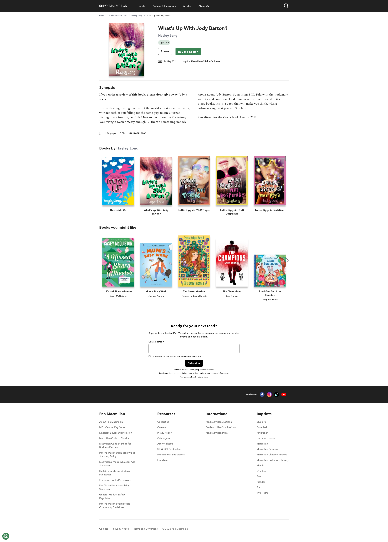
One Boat (262, 470)
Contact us (163, 421)
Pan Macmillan (112, 414)
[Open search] (286, 5)
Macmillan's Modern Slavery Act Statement (117, 463)
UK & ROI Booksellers (169, 449)
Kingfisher (262, 432)
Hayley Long (136, 15)
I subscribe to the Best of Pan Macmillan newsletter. (178, 356)
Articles (187, 5)
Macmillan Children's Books (272, 454)
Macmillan (262, 443)
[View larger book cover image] (126, 49)
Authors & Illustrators (164, 5)
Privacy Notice (121, 528)
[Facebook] (262, 394)
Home (101, 15)
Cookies (103, 528)
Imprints (264, 414)
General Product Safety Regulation (112, 496)
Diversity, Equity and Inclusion (115, 432)
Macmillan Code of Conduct (114, 438)
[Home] (113, 6)
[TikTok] (276, 394)
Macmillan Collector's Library (273, 459)
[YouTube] (283, 394)
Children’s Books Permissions (115, 480)
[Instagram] (269, 394)
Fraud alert (163, 459)
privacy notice (173, 373)
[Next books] (287, 260)
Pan (259, 476)
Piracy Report (164, 432)
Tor (258, 487)
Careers (161, 427)
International (217, 414)
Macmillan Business (267, 449)
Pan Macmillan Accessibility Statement (114, 487)
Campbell (262, 427)
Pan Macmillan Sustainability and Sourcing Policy (117, 454)
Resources (166, 414)
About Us (204, 5)
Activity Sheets (165, 443)
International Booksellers (171, 454)
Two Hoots (262, 492)
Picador (261, 481)
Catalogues (163, 438)
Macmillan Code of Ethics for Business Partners (115, 445)
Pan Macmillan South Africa (221, 427)
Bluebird (261, 421)
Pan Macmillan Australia (219, 421)
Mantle (260, 465)
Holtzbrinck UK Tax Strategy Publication (114, 472)
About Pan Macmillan (111, 421)
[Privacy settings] (5, 536)
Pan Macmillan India (217, 432)
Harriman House (266, 438)
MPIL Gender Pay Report (112, 427)
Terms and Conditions (146, 528)
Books (142, 5)
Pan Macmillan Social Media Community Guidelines (114, 505)
